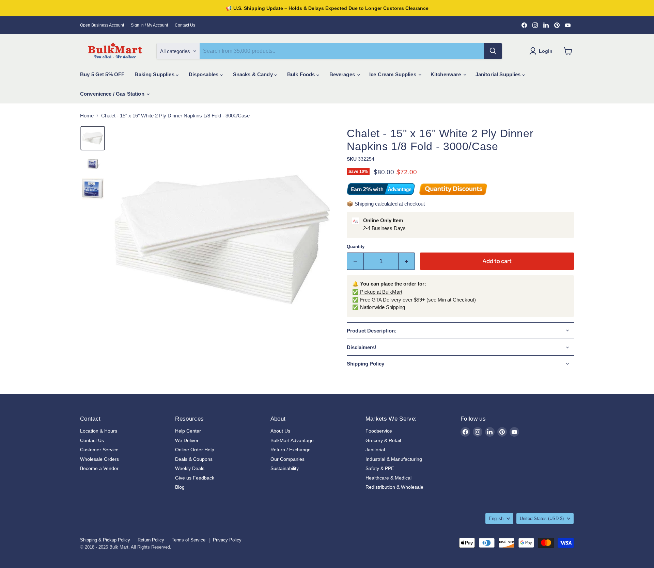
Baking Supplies (155, 74)
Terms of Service (188, 539)
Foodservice (378, 431)
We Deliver (187, 440)
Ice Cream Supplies (393, 74)
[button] (92, 138)
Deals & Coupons (194, 459)
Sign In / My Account (149, 25)
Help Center (188, 431)
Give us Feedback (194, 478)
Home (87, 115)
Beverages (343, 74)
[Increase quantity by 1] (407, 261)
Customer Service (99, 449)
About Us (280, 431)
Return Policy (151, 539)
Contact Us (185, 25)
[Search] (493, 51)
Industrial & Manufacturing (393, 459)
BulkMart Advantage (292, 440)
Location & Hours (98, 431)
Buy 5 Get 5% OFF (102, 74)
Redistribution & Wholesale (394, 487)
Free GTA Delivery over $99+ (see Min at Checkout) (418, 300)
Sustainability (284, 468)
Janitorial (375, 449)
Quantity (355, 246)
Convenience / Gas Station (113, 94)
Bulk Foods (301, 74)
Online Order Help (194, 449)
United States (542, 518)
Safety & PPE (379, 468)
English (496, 518)
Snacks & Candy (253, 74)
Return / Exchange (290, 449)
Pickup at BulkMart (380, 292)
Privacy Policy (227, 539)
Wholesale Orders (99, 459)
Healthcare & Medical (388, 478)
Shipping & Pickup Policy (105, 539)
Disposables (204, 74)
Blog (180, 487)
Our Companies (287, 459)
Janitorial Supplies (499, 74)
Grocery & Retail (383, 440)
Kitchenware (447, 74)
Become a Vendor (99, 468)
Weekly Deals (189, 468)
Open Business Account (102, 25)
